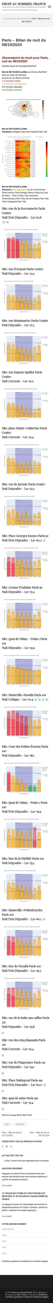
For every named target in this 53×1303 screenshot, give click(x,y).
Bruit (7, 1124)
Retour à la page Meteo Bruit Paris (17, 1115)
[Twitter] (7, 1146)
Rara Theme (22, 1295)
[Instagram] (11, 1146)
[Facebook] (2, 1146)
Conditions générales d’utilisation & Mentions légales (26, 1297)
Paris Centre (7, 1229)
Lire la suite (7, 1185)
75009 (4, 1235)
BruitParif (32, 66)
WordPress (43, 1295)
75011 (4, 1247)
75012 (4, 1254)
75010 (4, 1241)
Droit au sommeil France (24, 4)
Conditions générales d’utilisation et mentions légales (25, 1261)
